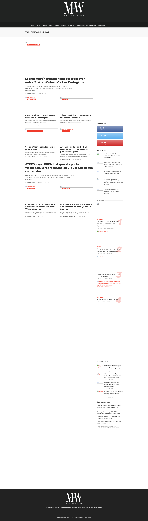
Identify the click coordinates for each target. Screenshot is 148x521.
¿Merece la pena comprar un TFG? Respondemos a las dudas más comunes (108, 427)
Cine (50, 25)
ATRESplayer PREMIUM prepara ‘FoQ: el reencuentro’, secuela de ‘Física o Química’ (40, 206)
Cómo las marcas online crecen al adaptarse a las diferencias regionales (113, 393)
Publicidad (98, 508)
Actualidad (66, 130)
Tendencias (100, 272)
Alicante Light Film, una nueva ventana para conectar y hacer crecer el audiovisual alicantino (113, 367)
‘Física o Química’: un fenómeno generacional (40, 148)
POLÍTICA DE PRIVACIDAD (63, 508)
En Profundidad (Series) (35, 130)
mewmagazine (31, 93)
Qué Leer (63, 25)
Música (38, 25)
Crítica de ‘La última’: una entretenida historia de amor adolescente (112, 155)
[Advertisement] (110, 93)
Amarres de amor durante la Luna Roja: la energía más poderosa (108, 250)
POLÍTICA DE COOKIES (78, 508)
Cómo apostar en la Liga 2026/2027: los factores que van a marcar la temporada (112, 375)
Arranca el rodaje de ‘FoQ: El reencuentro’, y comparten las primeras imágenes (74, 149)
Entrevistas (81, 25)
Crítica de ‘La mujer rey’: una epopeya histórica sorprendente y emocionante (113, 164)
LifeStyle (71, 25)
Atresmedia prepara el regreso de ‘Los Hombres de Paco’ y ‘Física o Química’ (76, 206)
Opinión (99, 246)
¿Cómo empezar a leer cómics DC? (109, 299)
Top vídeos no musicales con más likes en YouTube (108, 275)
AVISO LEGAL (50, 508)
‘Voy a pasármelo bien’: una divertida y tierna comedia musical (111, 191)
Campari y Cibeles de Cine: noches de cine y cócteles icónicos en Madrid (111, 384)
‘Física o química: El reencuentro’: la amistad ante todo (76, 116)
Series (45, 25)
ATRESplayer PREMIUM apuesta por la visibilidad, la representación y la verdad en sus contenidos (59, 168)
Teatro (56, 25)
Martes (65, 99)
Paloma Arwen (31, 156)
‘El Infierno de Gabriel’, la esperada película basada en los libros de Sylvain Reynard (108, 224)
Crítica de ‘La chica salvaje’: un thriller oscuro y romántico (112, 172)
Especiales (101, 25)
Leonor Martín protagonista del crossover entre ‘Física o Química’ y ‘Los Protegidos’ (55, 80)
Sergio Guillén (66, 125)
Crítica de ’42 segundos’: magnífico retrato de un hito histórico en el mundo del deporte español (113, 181)
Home (32, 25)
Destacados (31, 99)
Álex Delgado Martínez (69, 216)
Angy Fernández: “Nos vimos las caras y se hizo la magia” (40, 116)
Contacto (89, 508)
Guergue (29, 125)
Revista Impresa (91, 25)
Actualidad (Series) (33, 44)
